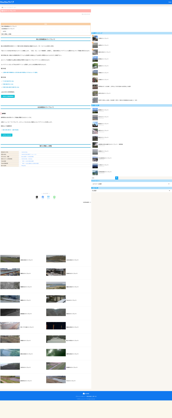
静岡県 (4, 31)
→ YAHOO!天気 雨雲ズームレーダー (28, 154)
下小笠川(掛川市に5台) (8, 81)
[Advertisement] (41, 18)
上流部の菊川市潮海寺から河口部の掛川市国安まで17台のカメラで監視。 (20, 72)
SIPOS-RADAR (7, 135)
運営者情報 (89, 396)
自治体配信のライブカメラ (8, 28)
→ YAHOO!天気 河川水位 (25, 158)
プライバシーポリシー (81, 396)
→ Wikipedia (22, 165)
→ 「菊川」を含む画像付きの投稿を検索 (29, 163)
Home (170, 2)
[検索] (116, 177)
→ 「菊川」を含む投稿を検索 (26, 161)
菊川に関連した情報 (6, 34)
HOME (87, 393)
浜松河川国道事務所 (8, 96)
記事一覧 (94, 396)
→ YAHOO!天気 (23, 152)
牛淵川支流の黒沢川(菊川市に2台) (11, 87)
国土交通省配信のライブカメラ (9, 26)
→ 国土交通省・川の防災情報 (26, 156)
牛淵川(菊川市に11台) (8, 84)
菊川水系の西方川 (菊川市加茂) (11, 129)
